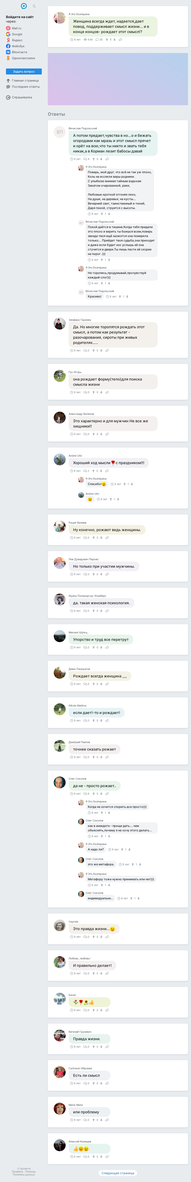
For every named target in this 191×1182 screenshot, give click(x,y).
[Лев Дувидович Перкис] (61, 563)
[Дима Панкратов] (61, 673)
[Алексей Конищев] (61, 1145)
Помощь (30, 1171)
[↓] (114, 39)
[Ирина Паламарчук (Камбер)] (61, 600)
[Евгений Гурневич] (61, 1035)
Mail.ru (16, 28)
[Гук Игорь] (61, 376)
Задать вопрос (24, 71)
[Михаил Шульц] (61, 636)
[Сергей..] (61, 925)
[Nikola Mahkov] (61, 709)
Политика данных (24, 1174)
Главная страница (25, 80)
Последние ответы (26, 86)
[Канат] (61, 999)
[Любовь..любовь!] (61, 962)
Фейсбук (18, 46)
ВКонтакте (19, 52)
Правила (17, 1171)
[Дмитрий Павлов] (61, 746)
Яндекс (17, 40)
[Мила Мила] (61, 1109)
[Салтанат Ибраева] (61, 1072)
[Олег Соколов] (61, 782)
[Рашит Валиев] (61, 526)
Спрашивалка (22, 97)
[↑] (107, 39)
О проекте (24, 1168)
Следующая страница (118, 1173)
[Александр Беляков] (61, 418)
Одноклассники (23, 58)
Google (17, 34)
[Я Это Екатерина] (61, 18)
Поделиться (120, 39)
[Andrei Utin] (61, 459)
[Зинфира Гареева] (61, 324)
